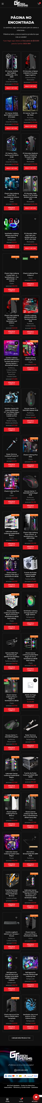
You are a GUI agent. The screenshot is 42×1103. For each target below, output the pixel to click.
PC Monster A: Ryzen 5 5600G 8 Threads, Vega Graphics (30, 73)
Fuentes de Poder (30, 579)
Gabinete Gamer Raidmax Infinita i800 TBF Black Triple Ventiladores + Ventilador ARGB (30, 894)
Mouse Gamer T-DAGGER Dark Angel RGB (30, 493)
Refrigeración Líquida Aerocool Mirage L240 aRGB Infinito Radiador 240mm (11, 976)
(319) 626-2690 (22, 1070)
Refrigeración (12, 240)
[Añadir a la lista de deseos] (16, 57)
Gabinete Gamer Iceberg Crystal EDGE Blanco (11, 533)
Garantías (34, 1087)
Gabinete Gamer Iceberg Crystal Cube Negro (11, 853)
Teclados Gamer (12, 376)
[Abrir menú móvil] (3, 4)
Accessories (30, 699)
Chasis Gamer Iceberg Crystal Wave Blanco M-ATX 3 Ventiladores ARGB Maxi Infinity (11, 614)
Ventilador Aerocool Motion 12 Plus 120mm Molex (30, 1016)
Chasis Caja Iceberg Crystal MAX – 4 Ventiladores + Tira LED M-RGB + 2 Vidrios (11, 277)
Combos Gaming (30, 326)
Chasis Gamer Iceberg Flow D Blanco (11, 813)
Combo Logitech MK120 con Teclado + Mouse (11, 934)
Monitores (11, 418)
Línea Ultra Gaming (11, 81)
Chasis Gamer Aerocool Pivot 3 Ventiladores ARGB (30, 934)
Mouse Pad (11, 374)
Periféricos (30, 323)
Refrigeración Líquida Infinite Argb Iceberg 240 (30, 974)
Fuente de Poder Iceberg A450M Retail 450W (30, 574)
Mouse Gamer (11, 372)
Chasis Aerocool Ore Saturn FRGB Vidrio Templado (11, 1016)
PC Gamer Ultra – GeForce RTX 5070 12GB (11, 155)
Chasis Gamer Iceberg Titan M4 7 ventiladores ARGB (12, 574)
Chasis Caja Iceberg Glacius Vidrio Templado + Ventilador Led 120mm (11, 319)
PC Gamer (11, 79)
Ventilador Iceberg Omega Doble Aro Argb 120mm (30, 612)
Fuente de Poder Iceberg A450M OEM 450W (30, 775)
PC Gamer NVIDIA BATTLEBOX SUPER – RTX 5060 (11, 115)
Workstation (30, 80)
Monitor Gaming (11, 421)
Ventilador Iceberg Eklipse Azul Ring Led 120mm (12, 235)
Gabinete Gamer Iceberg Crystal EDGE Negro (11, 775)
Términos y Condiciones (21, 1087)
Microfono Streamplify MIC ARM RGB (30, 853)
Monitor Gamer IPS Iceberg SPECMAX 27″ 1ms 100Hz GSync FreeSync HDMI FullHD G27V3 (11, 412)
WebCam (15, 661)
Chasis (12, 201)
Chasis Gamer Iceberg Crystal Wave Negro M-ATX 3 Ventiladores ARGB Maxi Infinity (30, 656)
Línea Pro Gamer (30, 77)
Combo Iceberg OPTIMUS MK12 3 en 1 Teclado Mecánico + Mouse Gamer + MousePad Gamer (11, 361)
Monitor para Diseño (11, 423)
